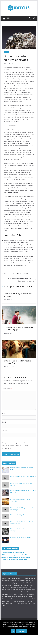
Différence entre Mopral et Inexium (19, 515)
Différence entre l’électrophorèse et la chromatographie (18, 328)
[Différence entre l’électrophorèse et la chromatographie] (19, 307)
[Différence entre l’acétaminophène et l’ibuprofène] (19, 341)
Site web (5, 431)
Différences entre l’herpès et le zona (20, 537)
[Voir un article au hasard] (34, 18)
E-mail (4, 422)
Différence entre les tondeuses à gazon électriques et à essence (21, 279)
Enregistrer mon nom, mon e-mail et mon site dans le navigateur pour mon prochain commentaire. (17, 445)
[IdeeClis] (4, 18)
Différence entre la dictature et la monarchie (22, 476)
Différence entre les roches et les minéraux (15, 559)
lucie (15, 63)
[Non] (36, 628)
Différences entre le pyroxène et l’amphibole (15, 555)
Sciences (6, 52)
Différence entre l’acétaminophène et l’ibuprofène (18, 362)
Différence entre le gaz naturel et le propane (18, 294)
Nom (4, 413)
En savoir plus (21, 631)
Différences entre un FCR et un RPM (13, 552)
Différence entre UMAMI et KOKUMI (16, 274)
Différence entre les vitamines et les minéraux (16, 557)
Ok (13, 631)
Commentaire (7, 389)
